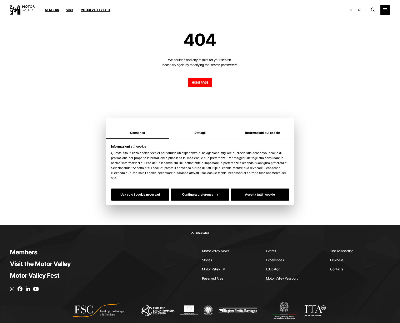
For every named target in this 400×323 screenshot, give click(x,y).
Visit (69, 10)
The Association (342, 251)
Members (52, 10)
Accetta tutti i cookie (260, 194)
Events (271, 251)
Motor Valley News (215, 251)
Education (273, 269)
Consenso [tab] (137, 132)
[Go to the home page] (22, 10)
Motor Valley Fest (95, 10)
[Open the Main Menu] (385, 10)
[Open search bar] (373, 9)
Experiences (275, 260)
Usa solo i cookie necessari (140, 194)
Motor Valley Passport (282, 278)
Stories (207, 260)
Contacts (336, 269)
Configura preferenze (197, 194)
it (351, 10)
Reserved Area (212, 278)
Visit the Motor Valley (40, 264)
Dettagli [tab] (200, 132)
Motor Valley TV (213, 269)
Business (337, 260)
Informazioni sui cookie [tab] (262, 132)
